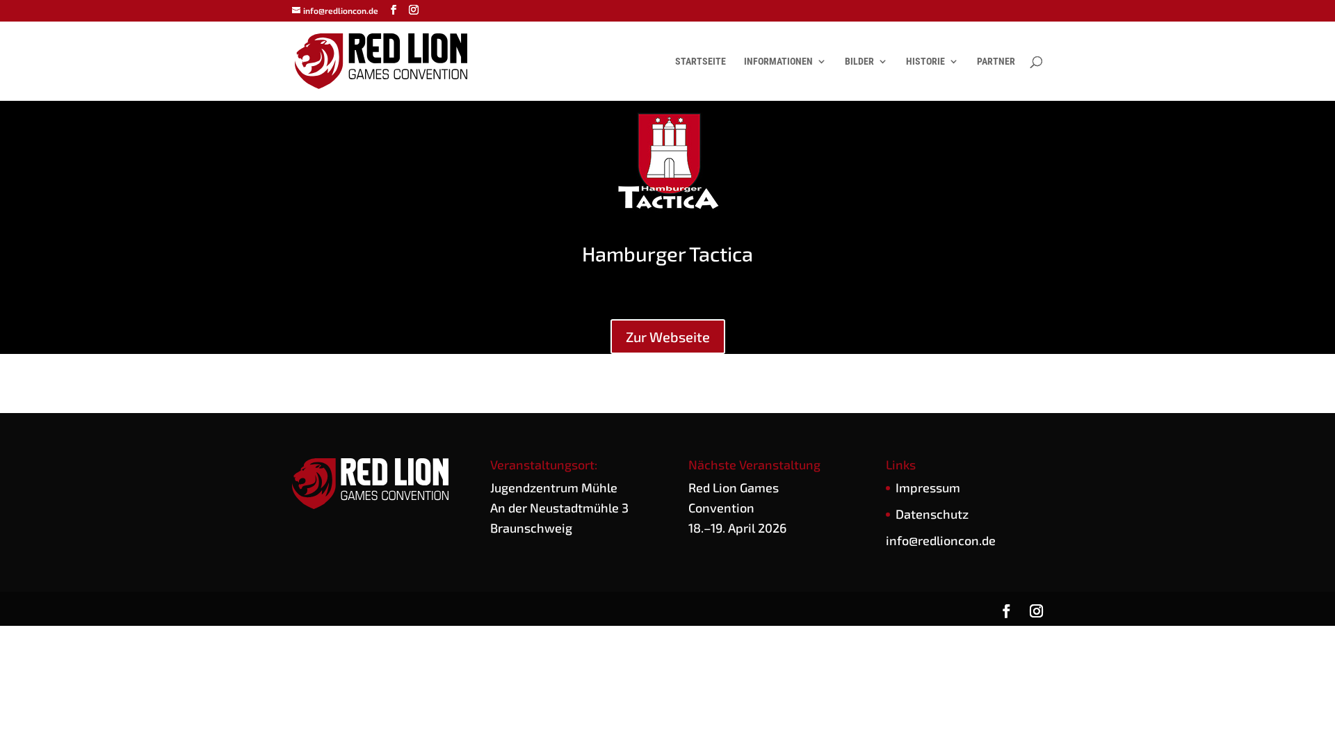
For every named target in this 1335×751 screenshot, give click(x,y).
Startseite (700, 61)
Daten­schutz (932, 514)
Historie (925, 61)
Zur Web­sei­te (668, 336)
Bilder (859, 61)
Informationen (778, 61)
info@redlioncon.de (941, 540)
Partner (996, 61)
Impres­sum (928, 487)
